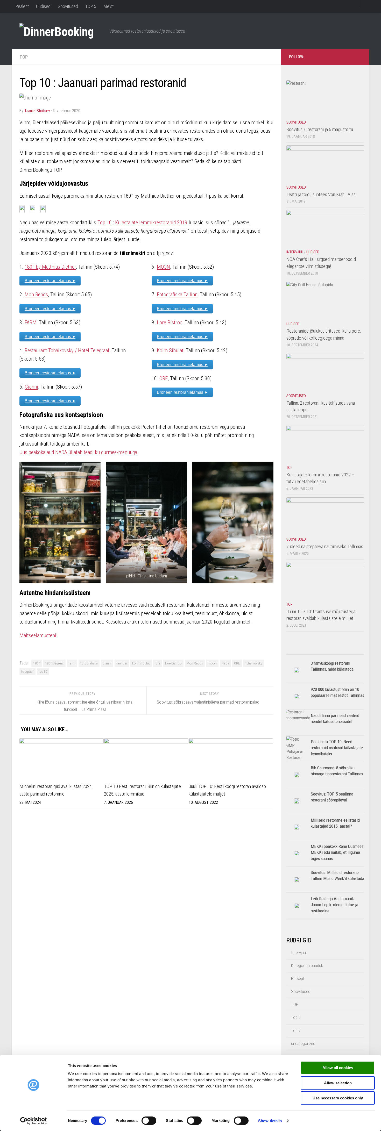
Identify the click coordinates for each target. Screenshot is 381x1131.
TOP (23, 57)
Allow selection (338, 1083)
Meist (108, 6)
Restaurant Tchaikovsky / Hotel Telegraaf (67, 350)
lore (157, 663)
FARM (31, 322)
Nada (225, 663)
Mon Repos (36, 294)
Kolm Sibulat (170, 350)
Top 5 (296, 1017)
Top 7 (296, 1030)
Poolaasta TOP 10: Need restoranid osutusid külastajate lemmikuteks (337, 747)
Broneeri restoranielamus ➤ (50, 280)
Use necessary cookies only (338, 1098)
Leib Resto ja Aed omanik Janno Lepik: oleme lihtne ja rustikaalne (334, 904)
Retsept (297, 978)
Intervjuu (294, 252)
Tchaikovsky (253, 663)
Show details (270, 1121)
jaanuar (121, 663)
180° (36, 663)
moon (212, 663)
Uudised (43, 6)
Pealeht (22, 6)
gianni (107, 663)
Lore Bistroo (169, 322)
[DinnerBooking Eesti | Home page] (61, 31)
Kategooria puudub (307, 965)
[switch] (149, 1120)
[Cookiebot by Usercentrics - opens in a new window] (33, 1121)
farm (72, 663)
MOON (163, 267)
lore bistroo (173, 663)
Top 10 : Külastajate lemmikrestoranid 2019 (142, 222)
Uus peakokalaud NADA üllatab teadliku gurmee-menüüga (78, 452)
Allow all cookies (337, 1067)
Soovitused (68, 6)
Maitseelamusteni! (38, 635)
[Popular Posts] (305, 652)
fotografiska (89, 663)
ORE (163, 378)
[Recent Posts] (344, 652)
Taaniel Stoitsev (37, 110)
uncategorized (303, 1043)
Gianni (31, 387)
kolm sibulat (141, 663)
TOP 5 (90, 6)
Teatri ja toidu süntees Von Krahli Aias (321, 194)
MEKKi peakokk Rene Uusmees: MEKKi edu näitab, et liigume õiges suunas (337, 852)
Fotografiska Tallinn (177, 294)
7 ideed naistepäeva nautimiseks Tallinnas (324, 546)
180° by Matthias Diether (50, 267)
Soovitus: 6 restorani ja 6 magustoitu (319, 129)
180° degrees (54, 663)
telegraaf (27, 671)
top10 (43, 671)
